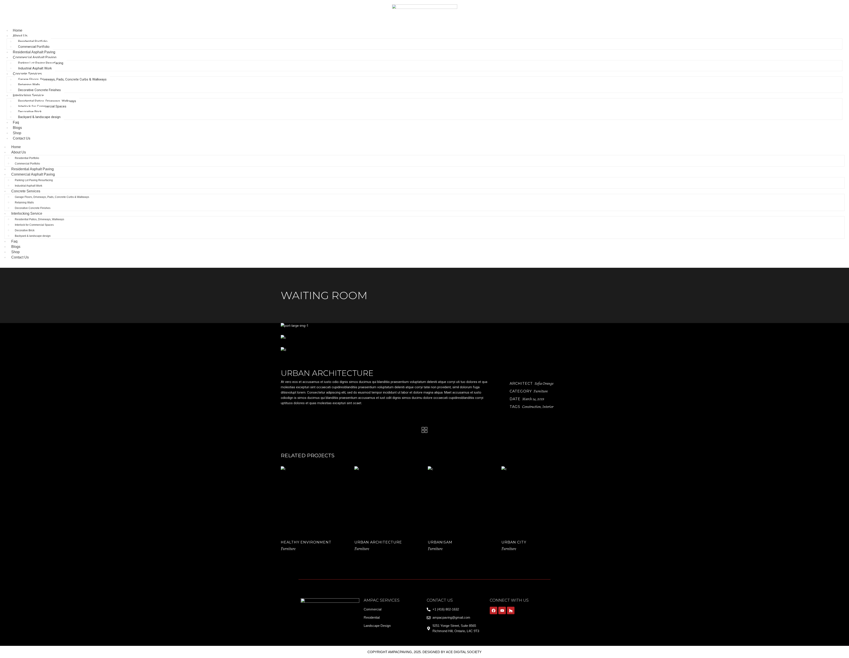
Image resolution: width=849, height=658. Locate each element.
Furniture (540, 391)
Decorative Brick (30, 112)
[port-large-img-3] (424, 349)
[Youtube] (502, 610)
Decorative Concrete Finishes (39, 90)
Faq (14, 241)
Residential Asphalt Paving (32, 169)
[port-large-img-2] (424, 337)
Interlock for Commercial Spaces (42, 106)
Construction (531, 406)
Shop (15, 252)
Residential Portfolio (33, 41)
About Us (20, 36)
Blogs (15, 247)
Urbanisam (440, 542)
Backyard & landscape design (39, 117)
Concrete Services (27, 74)
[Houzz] (510, 610)
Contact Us (21, 138)
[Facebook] (493, 610)
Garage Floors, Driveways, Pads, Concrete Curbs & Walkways (62, 79)
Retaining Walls (29, 85)
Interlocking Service (28, 95)
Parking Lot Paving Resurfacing (40, 63)
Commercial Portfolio (34, 47)
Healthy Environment (306, 542)
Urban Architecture (378, 542)
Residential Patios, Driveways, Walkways (47, 101)
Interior (547, 406)
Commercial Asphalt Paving (34, 57)
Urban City (513, 542)
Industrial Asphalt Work (35, 68)
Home (16, 147)
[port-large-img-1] (424, 325)
